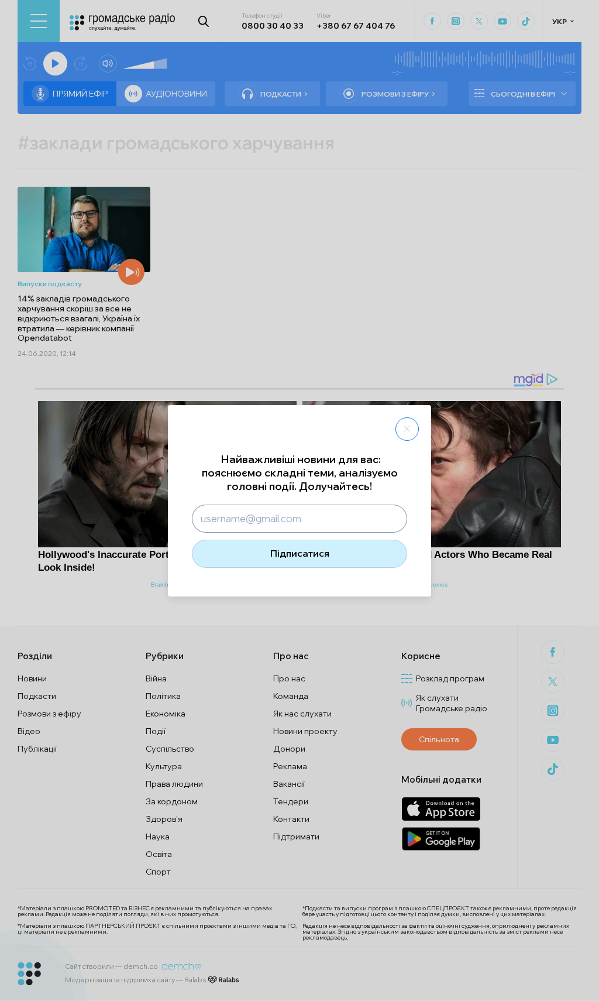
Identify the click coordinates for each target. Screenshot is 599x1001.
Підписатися (299, 553)
